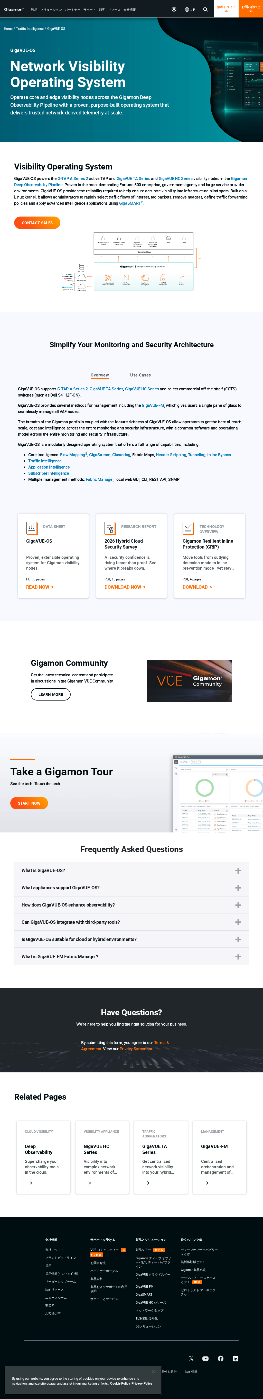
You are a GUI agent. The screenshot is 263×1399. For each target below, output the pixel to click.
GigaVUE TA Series (133, 178)
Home (8, 28)
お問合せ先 (98, 1263)
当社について (54, 1250)
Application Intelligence (49, 467)
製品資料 (96, 1279)
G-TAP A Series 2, (73, 389)
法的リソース (54, 1289)
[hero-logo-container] (16, 9)
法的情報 (191, 1371)
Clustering (121, 455)
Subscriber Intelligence (48, 473)
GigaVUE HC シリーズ (151, 1302)
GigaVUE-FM (153, 405)
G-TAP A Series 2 (73, 178)
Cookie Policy (120, 1383)
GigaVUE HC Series (176, 178)
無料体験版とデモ (193, 1262)
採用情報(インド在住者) (61, 1273)
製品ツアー (144, 1250)
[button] (34, 10)
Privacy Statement (136, 1049)
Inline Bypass (219, 455)
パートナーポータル (104, 1271)
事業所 (49, 1305)
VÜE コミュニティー (104, 1250)
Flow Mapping (73, 455)
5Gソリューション (148, 1326)
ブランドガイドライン (60, 1257)
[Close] (153, 1371)
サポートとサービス (104, 1299)
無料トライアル (226, 9)
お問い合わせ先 (251, 9)
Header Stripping (171, 455)
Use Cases (140, 375)
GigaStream (99, 455)
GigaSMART (131, 203)
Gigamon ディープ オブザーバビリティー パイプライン (153, 1262)
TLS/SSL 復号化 (147, 1318)
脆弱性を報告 (167, 1371)
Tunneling (196, 455)
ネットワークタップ (149, 1310)
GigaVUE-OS (56, 28)
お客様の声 (53, 1313)
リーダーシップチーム (60, 1281)
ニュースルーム (56, 1297)
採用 (48, 1265)
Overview (100, 375)
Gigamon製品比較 (193, 1270)
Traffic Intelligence (30, 28)
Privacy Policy (142, 1383)
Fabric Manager (100, 479)
